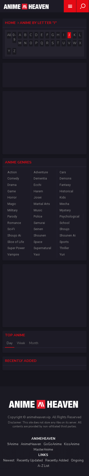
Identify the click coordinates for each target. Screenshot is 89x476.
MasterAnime (43, 449)
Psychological (69, 216)
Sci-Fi (11, 229)
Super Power (16, 248)
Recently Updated (30, 460)
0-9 (14, 37)
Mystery (65, 210)
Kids (63, 197)
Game (11, 191)
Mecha (64, 204)
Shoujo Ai (14, 235)
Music (38, 210)
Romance (14, 223)
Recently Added (56, 460)
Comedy (13, 178)
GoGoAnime (53, 444)
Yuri (62, 254)
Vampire (13, 254)
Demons (65, 178)
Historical (66, 191)
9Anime (12, 444)
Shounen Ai (68, 235)
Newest (8, 460)
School (64, 223)
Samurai (39, 223)
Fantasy (65, 185)
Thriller (64, 248)
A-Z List (43, 466)
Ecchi (37, 185)
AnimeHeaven (31, 444)
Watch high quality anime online (25, 13)
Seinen (38, 229)
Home (10, 22)
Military (12, 210)
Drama (12, 185)
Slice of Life (15, 242)
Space (38, 242)
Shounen (40, 235)
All (9, 35)
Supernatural (42, 248)
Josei (38, 197)
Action (12, 172)
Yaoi (37, 254)
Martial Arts (42, 204)
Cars (63, 172)
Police (38, 216)
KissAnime (71, 444)
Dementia (40, 178)
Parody (12, 216)
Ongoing (77, 460)
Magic (11, 204)
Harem (38, 191)
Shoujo (64, 229)
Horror (12, 197)
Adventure (41, 172)
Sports (64, 242)
